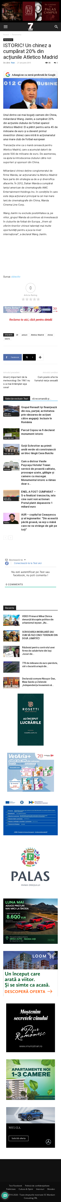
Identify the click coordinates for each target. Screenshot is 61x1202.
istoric (7, 338)
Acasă (6, 34)
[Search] (56, 26)
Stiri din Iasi (9, 438)
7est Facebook (15, 1185)
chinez (50, 335)
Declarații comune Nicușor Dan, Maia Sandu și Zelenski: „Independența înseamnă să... (38, 681)
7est (13, 62)
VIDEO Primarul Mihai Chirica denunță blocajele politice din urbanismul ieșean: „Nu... (38, 619)
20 (17, 335)
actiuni (24, 335)
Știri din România (7, 414)
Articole (7, 469)
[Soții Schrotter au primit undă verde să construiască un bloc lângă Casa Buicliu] (11, 449)
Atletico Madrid (37, 335)
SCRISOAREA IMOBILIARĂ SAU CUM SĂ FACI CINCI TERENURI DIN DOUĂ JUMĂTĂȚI (40, 635)
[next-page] (10, 538)
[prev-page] (5, 538)
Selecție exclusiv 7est (16, 398)
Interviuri (40, 1189)
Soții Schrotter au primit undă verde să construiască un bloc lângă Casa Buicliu (38, 449)
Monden (51, 1189)
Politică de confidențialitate (37, 1185)
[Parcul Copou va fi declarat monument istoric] (11, 433)
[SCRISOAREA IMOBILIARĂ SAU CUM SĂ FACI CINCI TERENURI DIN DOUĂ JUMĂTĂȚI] (11, 635)
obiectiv (15, 276)
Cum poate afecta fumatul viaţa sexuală (46, 379)
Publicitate (11, 1189)
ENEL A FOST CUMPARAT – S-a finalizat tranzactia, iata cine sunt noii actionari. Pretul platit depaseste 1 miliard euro (38, 499)
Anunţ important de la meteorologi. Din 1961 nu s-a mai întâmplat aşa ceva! (16, 382)
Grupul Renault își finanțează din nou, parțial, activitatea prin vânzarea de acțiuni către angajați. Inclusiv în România (39, 415)
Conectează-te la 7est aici (27, 563)
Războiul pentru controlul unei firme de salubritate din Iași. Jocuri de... (38, 650)
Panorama (16, 34)
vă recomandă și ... (41, 398)
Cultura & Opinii (26, 1189)
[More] (40, 357)
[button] (5, 26)
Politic (6, 522)
